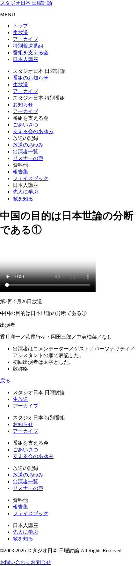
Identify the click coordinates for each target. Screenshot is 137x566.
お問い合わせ (15, 562)
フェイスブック (30, 178)
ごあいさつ (25, 124)
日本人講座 (25, 59)
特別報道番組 (28, 46)
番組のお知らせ (30, 77)
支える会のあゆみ (33, 131)
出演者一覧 (25, 151)
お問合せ (41, 562)
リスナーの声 (28, 158)
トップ (20, 25)
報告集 (20, 171)
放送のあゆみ (28, 145)
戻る (5, 380)
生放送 (20, 32)
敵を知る (23, 198)
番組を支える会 (30, 52)
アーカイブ (25, 39)
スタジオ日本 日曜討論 (26, 3)
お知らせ (23, 104)
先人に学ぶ (25, 192)
